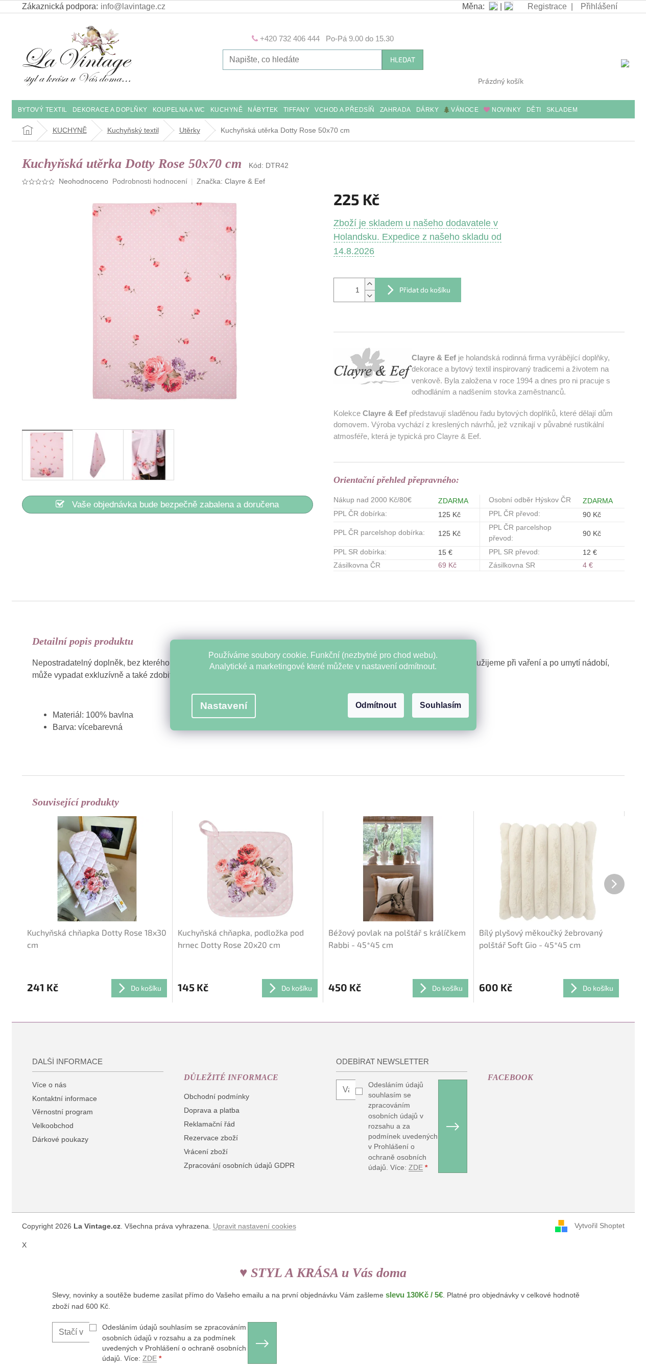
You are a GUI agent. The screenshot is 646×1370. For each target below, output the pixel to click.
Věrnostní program (62, 1112)
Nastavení (223, 705)
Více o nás (49, 1085)
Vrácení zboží (206, 1151)
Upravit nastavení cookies (254, 1226)
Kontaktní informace (64, 1098)
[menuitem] (42, 110)
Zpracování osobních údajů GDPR (239, 1165)
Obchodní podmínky (216, 1096)
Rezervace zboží (211, 1138)
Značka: (231, 181)
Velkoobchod (53, 1125)
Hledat (402, 59)
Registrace (547, 6)
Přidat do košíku (424, 289)
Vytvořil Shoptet (600, 1225)
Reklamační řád (209, 1124)
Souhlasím (440, 705)
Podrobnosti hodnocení (149, 181)
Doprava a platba (212, 1110)
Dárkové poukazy (60, 1139)
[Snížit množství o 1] (370, 296)
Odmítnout (375, 705)
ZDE (416, 1167)
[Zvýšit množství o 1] (370, 284)
